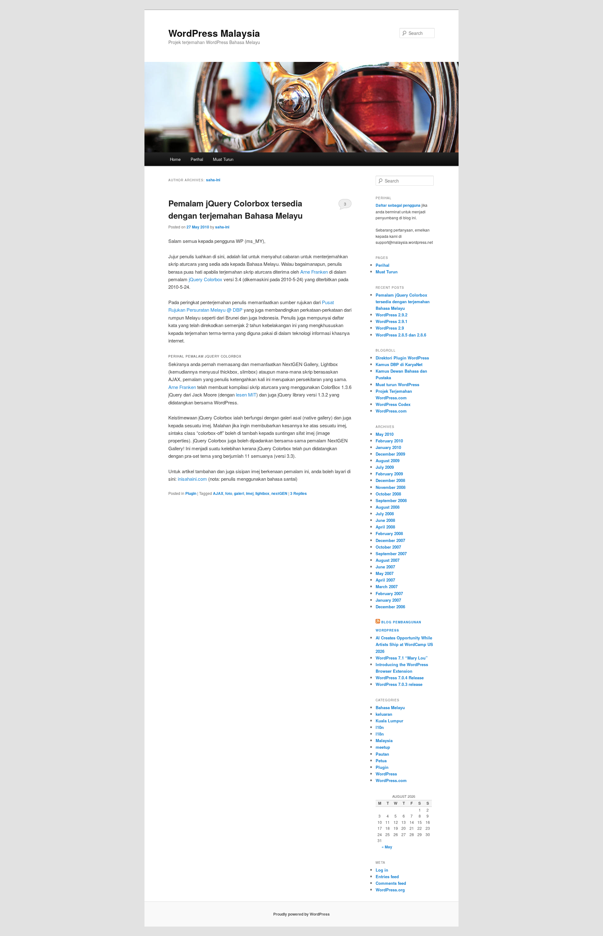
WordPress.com (391, 411)
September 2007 (391, 553)
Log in (382, 870)
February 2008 (389, 533)
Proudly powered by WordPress (301, 914)
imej (249, 493)
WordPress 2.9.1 (391, 321)
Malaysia (384, 740)
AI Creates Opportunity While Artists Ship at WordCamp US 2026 (404, 644)
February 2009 (389, 474)
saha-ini (213, 180)
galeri (239, 493)
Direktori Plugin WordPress (402, 358)
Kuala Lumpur (389, 721)
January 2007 (388, 600)
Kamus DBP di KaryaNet (399, 364)
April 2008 (385, 527)
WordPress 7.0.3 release (399, 684)
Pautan (382, 754)
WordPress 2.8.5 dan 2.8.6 (401, 335)
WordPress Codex (393, 404)
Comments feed (391, 883)
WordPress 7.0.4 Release (400, 678)
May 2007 (385, 573)
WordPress (386, 774)
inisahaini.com (192, 478)
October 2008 (388, 494)
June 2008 (385, 520)
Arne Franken (314, 271)
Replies (298, 493)
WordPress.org (390, 890)
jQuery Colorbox (205, 279)
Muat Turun (223, 159)
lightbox (262, 493)
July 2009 (385, 467)
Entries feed (387, 876)
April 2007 (385, 580)
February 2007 (389, 593)
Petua (381, 761)
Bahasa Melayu (390, 707)
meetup (383, 747)
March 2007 (387, 586)
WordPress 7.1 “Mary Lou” (402, 658)
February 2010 (389, 441)
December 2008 (390, 480)
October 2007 (388, 547)
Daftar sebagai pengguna (398, 205)
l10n (380, 727)
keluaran (384, 714)
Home (175, 159)
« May (387, 847)
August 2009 (387, 460)
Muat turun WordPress (397, 384)
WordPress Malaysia (214, 33)
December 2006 (390, 607)
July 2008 (385, 514)
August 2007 (387, 560)
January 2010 (388, 447)
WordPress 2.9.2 (391, 315)
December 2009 (390, 454)
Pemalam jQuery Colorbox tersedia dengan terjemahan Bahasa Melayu (403, 301)
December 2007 (390, 540)
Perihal (197, 159)
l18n (380, 734)
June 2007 (385, 567)
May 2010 (385, 434)
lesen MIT (246, 394)
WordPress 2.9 (390, 328)
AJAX (218, 493)
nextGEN (279, 493)
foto (228, 493)
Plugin (190, 493)
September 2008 (391, 500)
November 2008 (390, 487)
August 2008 (387, 507)
